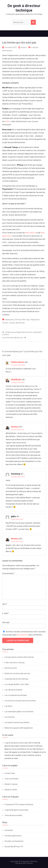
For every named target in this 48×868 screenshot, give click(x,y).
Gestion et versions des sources (17, 673)
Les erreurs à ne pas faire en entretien (20, 700)
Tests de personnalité (13, 815)
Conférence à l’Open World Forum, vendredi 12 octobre (22, 333)
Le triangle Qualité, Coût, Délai (16, 684)
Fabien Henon (17, 362)
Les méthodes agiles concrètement (18, 711)
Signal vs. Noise (10, 789)
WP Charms (28, 863)
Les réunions (9, 717)
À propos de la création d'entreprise (19, 657)
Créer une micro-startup (14, 662)
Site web (5, 622)
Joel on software (11, 778)
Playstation (35, 319)
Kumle (17, 863)
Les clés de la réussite (13, 690)
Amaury (24, 47)
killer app (25, 319)
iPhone (18, 319)
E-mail (5, 613)
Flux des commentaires (13, 841)
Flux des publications (13, 835)
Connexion (8, 830)
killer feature (30, 232)
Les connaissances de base (15, 695)
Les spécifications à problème (16, 722)
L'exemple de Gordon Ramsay (16, 679)
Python (5, 323)
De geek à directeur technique (24, 7)
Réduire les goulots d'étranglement (18, 728)
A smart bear (9, 773)
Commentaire (8, 573)
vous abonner (22, 634)
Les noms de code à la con (12, 337)
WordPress (20, 323)
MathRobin (16, 379)
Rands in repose (11, 784)
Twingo (12, 323)
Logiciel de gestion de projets (16, 743)
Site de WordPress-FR (13, 846)
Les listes (8, 706)
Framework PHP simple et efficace (18, 804)
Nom (4, 604)
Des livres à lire (10, 668)
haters (7, 121)
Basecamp (9, 319)
